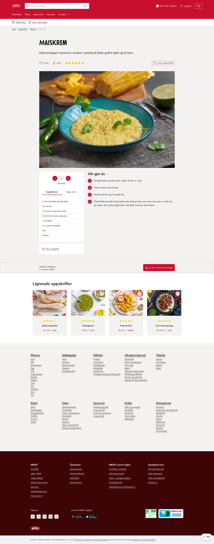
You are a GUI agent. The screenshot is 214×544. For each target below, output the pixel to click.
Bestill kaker (75, 478)
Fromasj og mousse (102, 413)
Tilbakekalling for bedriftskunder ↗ (122, 487)
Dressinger (161, 362)
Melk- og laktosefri (133, 362)
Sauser (159, 359)
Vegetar (65, 368)
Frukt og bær (36, 374)
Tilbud (27, 14)
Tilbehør (160, 355)
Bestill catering (76, 482)
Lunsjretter (98, 362)
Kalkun (34, 380)
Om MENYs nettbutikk (117, 469)
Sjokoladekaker (69, 407)
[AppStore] (91, 517)
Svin (33, 392)
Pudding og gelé (100, 407)
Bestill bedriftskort (77, 473)
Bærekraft (35, 487)
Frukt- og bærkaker (71, 413)
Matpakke (98, 368)
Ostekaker (66, 416)
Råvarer (35, 355)
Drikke (128, 402)
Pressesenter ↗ (37, 496)
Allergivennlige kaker (134, 371)
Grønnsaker (36, 365)
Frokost (96, 359)
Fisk (32, 371)
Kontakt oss (153, 482)
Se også (62, 14)
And (33, 359)
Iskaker (65, 419)
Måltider (98, 355)
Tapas (159, 419)
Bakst (127, 368)
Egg (32, 368)
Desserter (99, 402)
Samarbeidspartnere (39, 491)
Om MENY (35, 469)
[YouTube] (45, 517)
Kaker (65, 402)
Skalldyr (34, 389)
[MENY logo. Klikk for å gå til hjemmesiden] (16, 6)
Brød (33, 407)
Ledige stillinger (37, 478)
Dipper (159, 365)
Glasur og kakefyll (70, 425)
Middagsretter (68, 371)
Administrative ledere (39, 482)
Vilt (32, 395)
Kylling (34, 377)
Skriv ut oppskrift (52, 249)
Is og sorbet (98, 416)
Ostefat (159, 416)
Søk (85, 6)
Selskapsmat (163, 402)
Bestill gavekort (76, 469)
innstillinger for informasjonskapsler (143, 540)
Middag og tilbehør (133, 374)
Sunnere (66, 362)
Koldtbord (160, 413)
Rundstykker (36, 410)
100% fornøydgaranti (156, 478)
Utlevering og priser (116, 473)
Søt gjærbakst (37, 413)
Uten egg (129, 365)
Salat (158, 368)
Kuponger (51, 14)
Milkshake (129, 419)
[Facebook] (33, 517)
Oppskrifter (38, 14)
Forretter (160, 407)
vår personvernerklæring (83, 540)
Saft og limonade (132, 407)
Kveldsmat (98, 371)
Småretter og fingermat (167, 410)
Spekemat (160, 422)
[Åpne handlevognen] (198, 6)
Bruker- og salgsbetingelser (120, 478)
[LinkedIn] (51, 517)
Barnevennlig (68, 365)
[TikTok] (56, 517)
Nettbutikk (16, 14)
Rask (64, 359)
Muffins (34, 416)
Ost (32, 386)
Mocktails (129, 413)
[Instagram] (39, 517)
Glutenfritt (129, 359)
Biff (32, 362)
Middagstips (69, 355)
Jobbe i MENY (36, 473)
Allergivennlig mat (135, 355)
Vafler (33, 422)
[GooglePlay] (77, 517)
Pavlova (66, 422)
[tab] (52, 192)
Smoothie (129, 410)
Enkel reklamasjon (155, 473)
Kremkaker (67, 410)
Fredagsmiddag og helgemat (106, 374)
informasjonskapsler (101, 540)
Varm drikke (130, 416)
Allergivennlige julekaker (136, 380)
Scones (34, 419)
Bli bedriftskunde (115, 482)
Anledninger (161, 431)
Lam (33, 383)
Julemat (159, 428)
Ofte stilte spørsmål (156, 469)
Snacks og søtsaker (133, 377)
